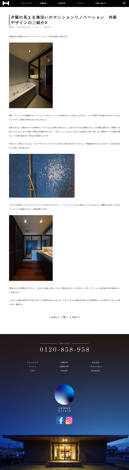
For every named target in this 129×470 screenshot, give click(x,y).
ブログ (32, 371)
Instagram (95, 371)
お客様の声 (64, 366)
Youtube (64, 371)
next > (75, 317)
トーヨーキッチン (67, 205)
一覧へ (64, 317)
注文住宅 (95, 362)
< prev (53, 317)
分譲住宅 (64, 362)
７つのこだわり (95, 366)
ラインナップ (32, 362)
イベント (32, 366)
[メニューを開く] (124, 2)
